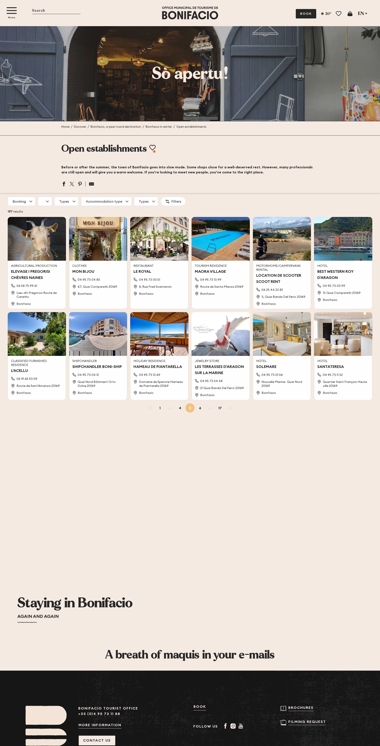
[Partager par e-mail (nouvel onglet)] (90, 184)
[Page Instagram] (234, 726)
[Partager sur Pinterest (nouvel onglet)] (80, 184)
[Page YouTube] (241, 726)
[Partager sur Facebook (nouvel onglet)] (63, 184)
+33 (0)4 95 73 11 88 (99, 713)
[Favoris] (339, 13)
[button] (56, 11)
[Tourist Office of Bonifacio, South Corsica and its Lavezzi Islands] (190, 13)
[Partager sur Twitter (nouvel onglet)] (71, 184)
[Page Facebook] (226, 726)
